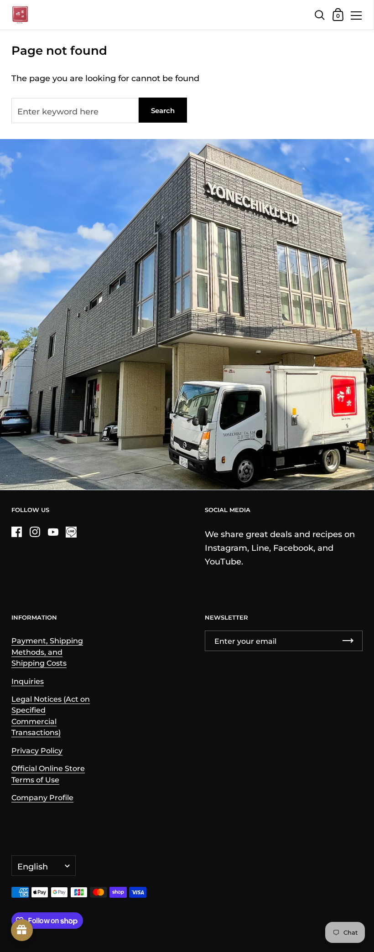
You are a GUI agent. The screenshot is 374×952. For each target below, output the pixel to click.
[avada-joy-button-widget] (22, 930)
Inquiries (27, 681)
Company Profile (42, 797)
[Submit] (348, 641)
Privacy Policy (36, 750)
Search (163, 110)
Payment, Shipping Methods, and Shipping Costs (47, 651)
